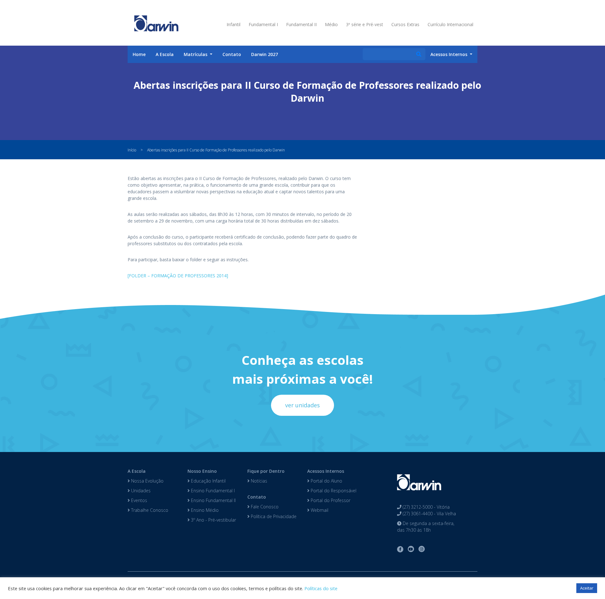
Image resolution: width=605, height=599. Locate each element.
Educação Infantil (208, 481)
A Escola (165, 54)
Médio (331, 24)
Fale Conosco (264, 507)
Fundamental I (263, 24)
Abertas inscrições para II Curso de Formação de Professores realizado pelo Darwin (216, 150)
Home (139, 54)
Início (132, 150)
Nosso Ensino (202, 471)
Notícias (258, 481)
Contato (231, 54)
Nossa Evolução (147, 481)
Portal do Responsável (332, 491)
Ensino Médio (204, 510)
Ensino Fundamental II (213, 500)
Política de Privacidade (273, 516)
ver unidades (302, 405)
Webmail (318, 510)
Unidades (140, 491)
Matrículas (196, 54)
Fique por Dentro (266, 471)
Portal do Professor (329, 500)
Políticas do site (320, 588)
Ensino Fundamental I (212, 491)
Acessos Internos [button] (449, 54)
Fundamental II (301, 24)
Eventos (138, 500)
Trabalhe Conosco (149, 510)
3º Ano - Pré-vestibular (213, 520)
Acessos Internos (325, 471)
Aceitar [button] (586, 588)
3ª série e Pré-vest (364, 24)
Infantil (233, 24)
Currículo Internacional (450, 24)
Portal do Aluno (325, 481)
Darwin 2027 (264, 54)
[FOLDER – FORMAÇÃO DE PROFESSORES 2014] (178, 276)
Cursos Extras (405, 24)
